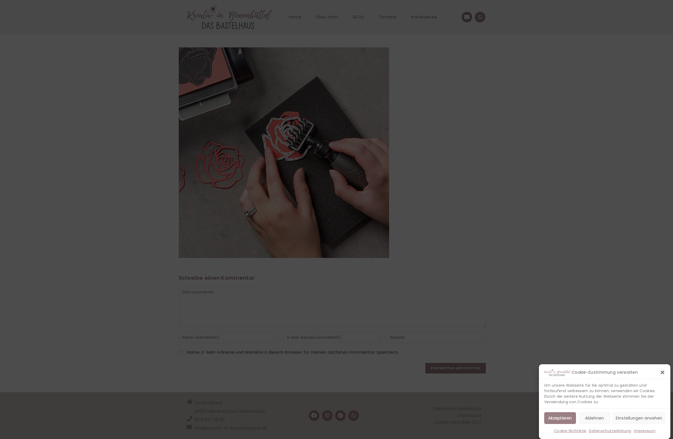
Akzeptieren (560, 418)
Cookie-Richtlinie (570, 430)
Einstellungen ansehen (639, 418)
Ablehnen (594, 418)
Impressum (644, 430)
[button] (662, 372)
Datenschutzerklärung (610, 430)
